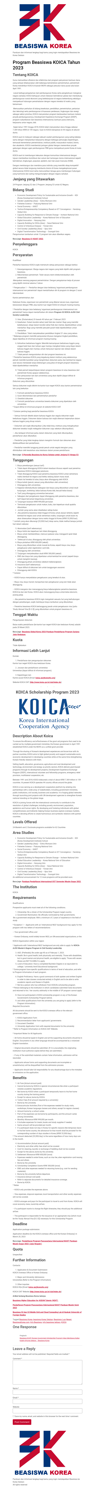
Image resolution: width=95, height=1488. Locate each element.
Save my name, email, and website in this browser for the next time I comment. (47, 1416)
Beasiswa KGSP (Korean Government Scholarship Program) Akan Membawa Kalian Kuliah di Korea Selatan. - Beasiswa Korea (50, 1339)
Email (16, 1398)
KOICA (63, 1322)
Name (16, 1388)
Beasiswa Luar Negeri (62, 1319)
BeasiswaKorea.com (21, 1322)
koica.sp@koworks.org (45, 678)
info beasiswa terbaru (51, 1322)
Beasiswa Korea (25, 1319)
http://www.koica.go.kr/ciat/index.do (45, 682)
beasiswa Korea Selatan (43, 1319)
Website (16, 1407)
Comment (17, 1359)
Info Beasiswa (36, 1322)
